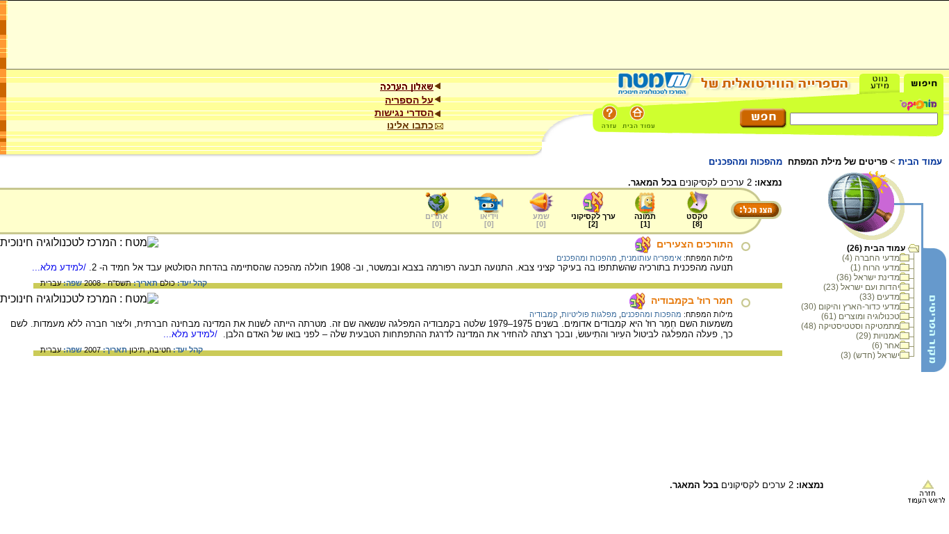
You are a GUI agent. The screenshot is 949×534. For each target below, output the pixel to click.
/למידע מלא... (60, 267)
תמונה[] (645, 220)
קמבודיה (543, 314)
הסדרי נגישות (404, 112)
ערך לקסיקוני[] (593, 220)
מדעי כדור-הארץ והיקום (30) (850, 307)
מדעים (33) (879, 297)
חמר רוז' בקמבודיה (692, 300)
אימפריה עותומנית (651, 258)
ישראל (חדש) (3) (870, 355)
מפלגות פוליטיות (589, 314)
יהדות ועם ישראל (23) (861, 287)
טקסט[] (697, 220)
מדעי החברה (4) (871, 258)
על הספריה (409, 100)
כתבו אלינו (410, 125)
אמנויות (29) (878, 336)
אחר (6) (886, 345)
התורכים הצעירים (695, 244)
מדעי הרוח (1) (875, 268)
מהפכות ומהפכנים (586, 258)
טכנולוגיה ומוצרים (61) (860, 316)
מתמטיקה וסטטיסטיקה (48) (850, 326)
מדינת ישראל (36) (868, 277)
